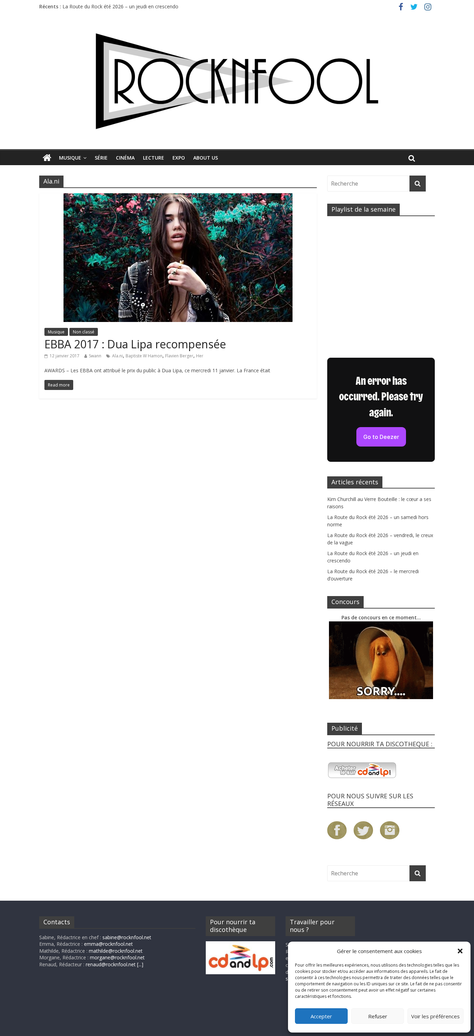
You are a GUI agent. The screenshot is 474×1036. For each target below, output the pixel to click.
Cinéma (125, 157)
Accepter (321, 1016)
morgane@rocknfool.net (117, 957)
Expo (178, 157)
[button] (460, 951)
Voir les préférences (435, 1016)
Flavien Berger (179, 356)
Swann (95, 356)
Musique (70, 157)
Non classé (83, 332)
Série (101, 157)
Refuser (377, 1016)
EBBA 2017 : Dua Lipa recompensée (135, 344)
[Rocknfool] (237, 81)
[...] (140, 964)
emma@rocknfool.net (108, 944)
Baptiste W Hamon (144, 356)
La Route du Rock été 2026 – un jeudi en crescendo (120, 6)
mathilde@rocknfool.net (116, 951)
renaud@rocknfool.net (111, 964)
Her (199, 356)
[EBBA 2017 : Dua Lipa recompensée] (178, 197)
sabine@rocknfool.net (126, 937)
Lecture (153, 157)
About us (205, 157)
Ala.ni (117, 356)
